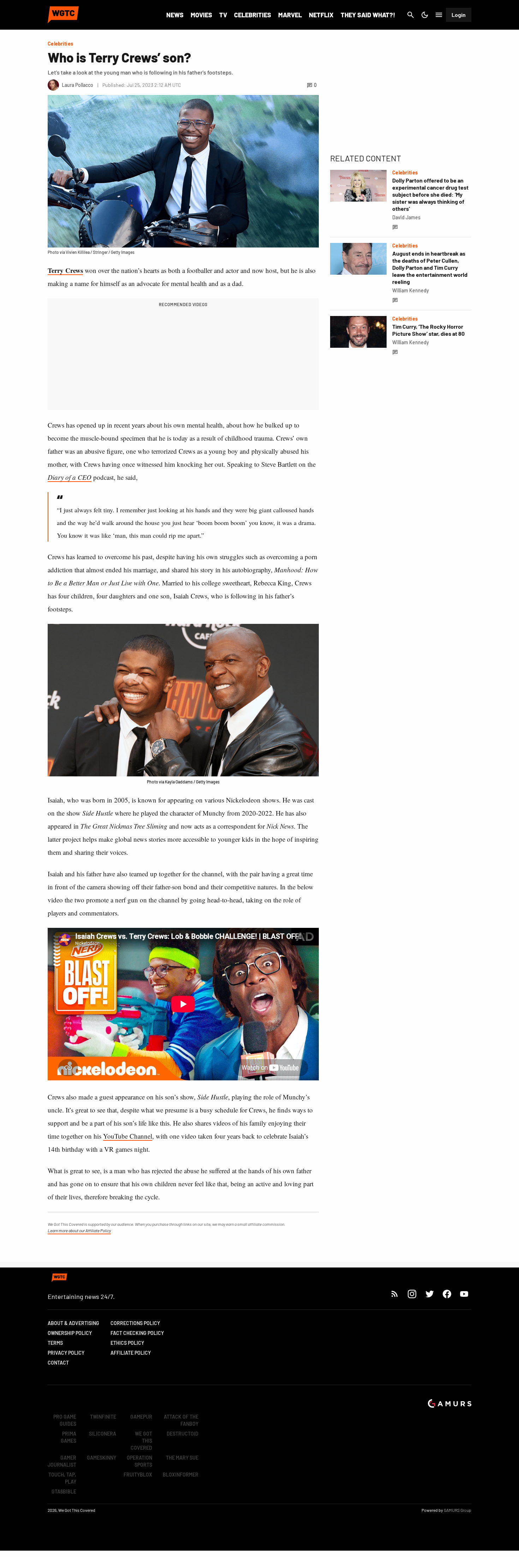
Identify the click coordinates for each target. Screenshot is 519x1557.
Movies (201, 15)
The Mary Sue (182, 1458)
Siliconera (102, 1434)
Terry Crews (65, 270)
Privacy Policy (66, 1353)
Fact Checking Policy (137, 1333)
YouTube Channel (127, 1136)
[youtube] (464, 1294)
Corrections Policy (135, 1323)
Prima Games (68, 1437)
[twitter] (429, 1294)
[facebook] (447, 1294)
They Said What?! (368, 15)
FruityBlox (138, 1475)
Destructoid (182, 1434)
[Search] (411, 15)
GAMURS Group (457, 1510)
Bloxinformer (180, 1475)
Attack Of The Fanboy (181, 1420)
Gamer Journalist (62, 1461)
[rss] (395, 1294)
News (175, 15)
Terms (55, 1343)
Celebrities (252, 15)
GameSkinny (101, 1458)
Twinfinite (103, 1417)
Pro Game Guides (64, 1420)
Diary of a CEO (69, 477)
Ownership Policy (70, 1333)
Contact (58, 1363)
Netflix (321, 15)
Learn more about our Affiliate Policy (79, 1230)
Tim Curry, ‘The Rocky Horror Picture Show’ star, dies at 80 (428, 330)
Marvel (290, 15)
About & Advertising (73, 1323)
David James (406, 217)
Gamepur (141, 1417)
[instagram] (412, 1294)
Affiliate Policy (131, 1353)
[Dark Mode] (425, 15)
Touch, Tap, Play (62, 1478)
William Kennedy (410, 290)
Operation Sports (139, 1461)
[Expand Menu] (439, 15)
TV (223, 15)
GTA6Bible (64, 1492)
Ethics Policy (127, 1343)
